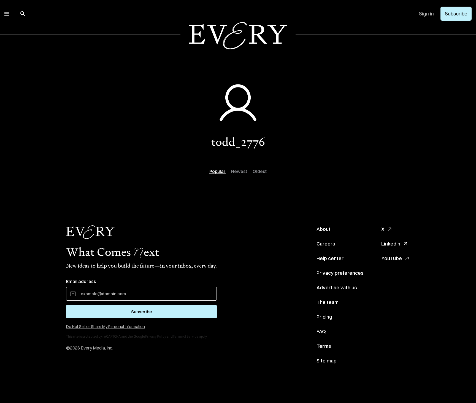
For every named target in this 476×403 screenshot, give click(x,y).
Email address (81, 281)
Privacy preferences (340, 273)
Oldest (260, 171)
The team (328, 302)
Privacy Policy (155, 336)
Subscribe (456, 13)
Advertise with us (337, 287)
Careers (326, 244)
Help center (330, 258)
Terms (324, 346)
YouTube (391, 258)
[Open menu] (6, 14)
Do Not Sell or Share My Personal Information (105, 326)
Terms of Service (186, 336)
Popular (217, 171)
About (324, 229)
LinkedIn (390, 244)
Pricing (324, 317)
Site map (327, 360)
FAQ (321, 331)
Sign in (426, 13)
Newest (239, 171)
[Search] (22, 13)
